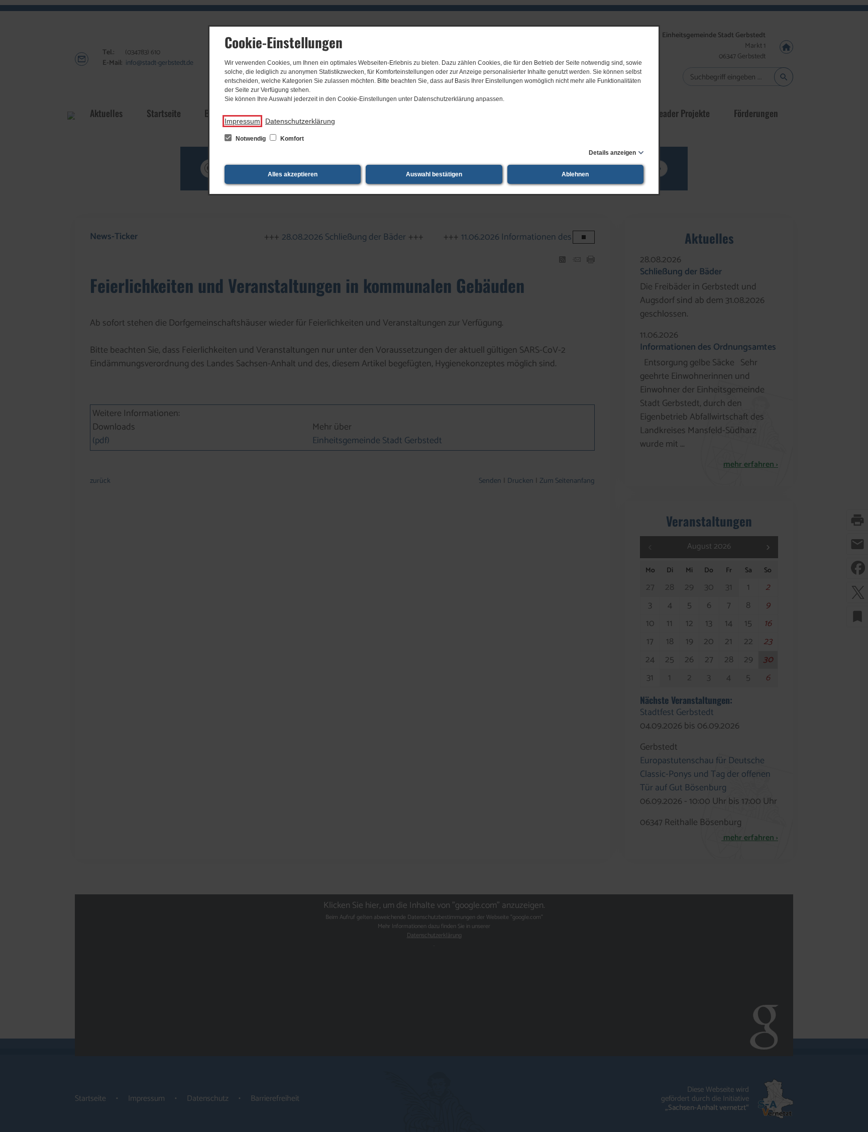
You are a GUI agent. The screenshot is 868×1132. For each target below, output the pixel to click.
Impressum (242, 121)
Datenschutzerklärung (300, 121)
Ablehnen (575, 174)
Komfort (291, 138)
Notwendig (250, 138)
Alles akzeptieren (292, 174)
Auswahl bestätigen (434, 174)
